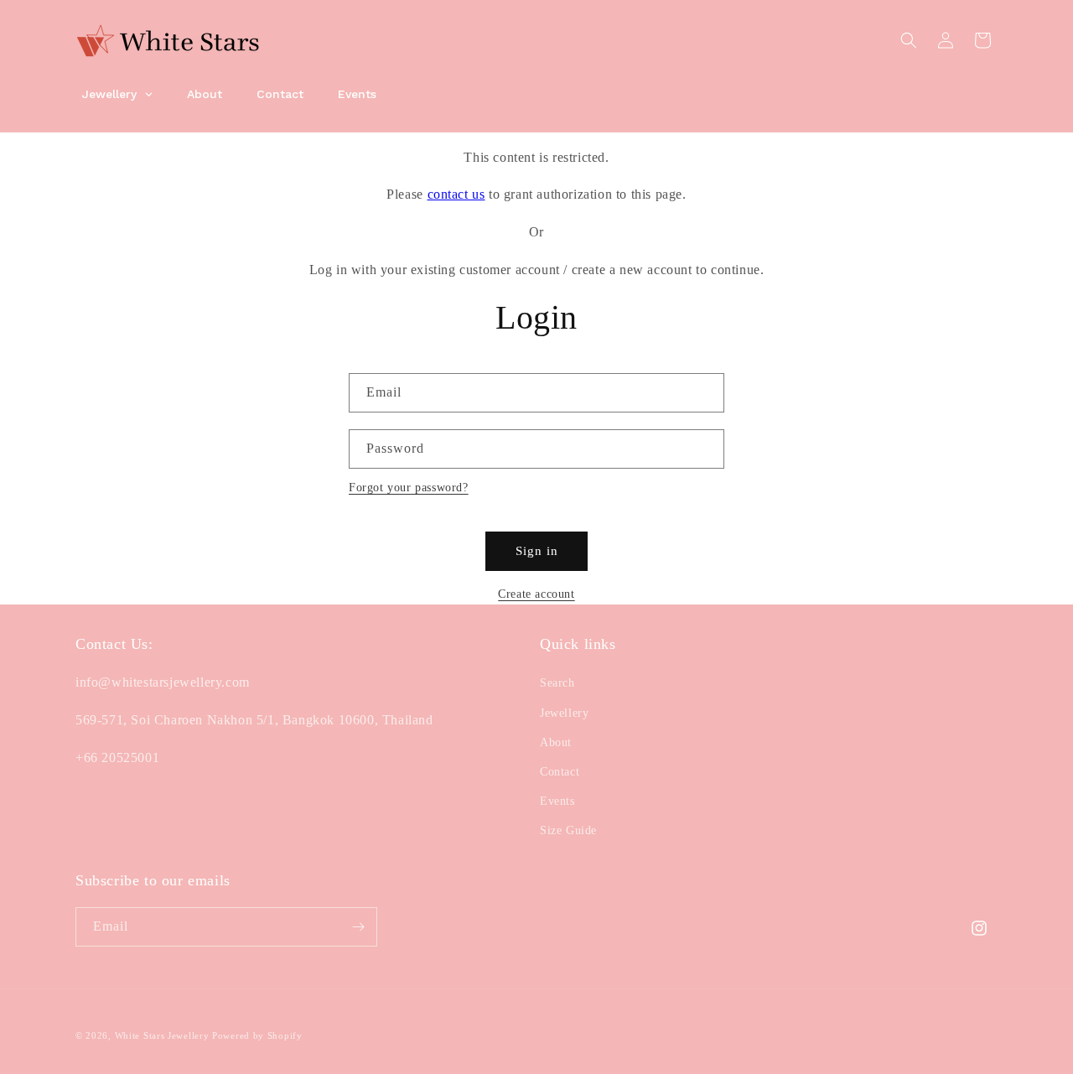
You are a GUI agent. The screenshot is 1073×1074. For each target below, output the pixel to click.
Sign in (537, 551)
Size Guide (568, 830)
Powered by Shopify (257, 1035)
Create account (536, 594)
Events (557, 801)
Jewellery (564, 713)
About (556, 742)
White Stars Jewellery (162, 1035)
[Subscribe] (358, 927)
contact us (456, 194)
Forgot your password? (409, 487)
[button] (908, 40)
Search (557, 683)
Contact (559, 771)
